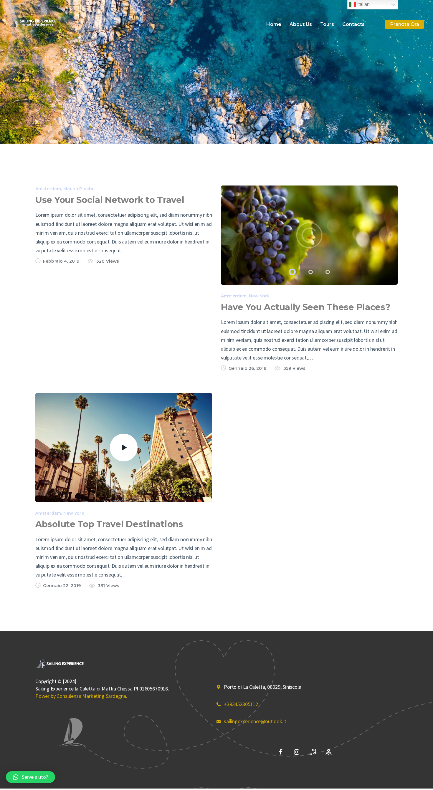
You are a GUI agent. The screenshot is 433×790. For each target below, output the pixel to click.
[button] (291, 272)
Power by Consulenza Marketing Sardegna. (81, 696)
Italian (363, 4)
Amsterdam (48, 188)
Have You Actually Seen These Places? (305, 307)
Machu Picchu (79, 188)
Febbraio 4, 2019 (61, 261)
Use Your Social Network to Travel (109, 200)
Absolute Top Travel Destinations (109, 524)
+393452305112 (241, 704)
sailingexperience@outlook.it (255, 721)
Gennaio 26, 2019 (247, 368)
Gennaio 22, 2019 (62, 585)
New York (259, 296)
